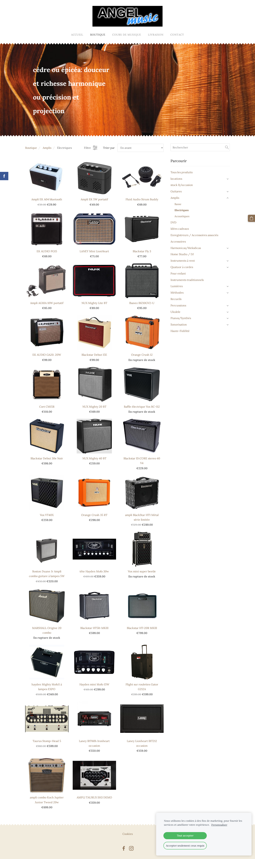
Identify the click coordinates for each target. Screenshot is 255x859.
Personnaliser (219, 824)
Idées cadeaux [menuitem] (180, 228)
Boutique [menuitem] (97, 34)
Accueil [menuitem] (77, 34)
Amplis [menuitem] (175, 197)
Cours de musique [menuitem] (126, 34)
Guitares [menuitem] (176, 191)
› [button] (228, 178)
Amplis (47, 147)
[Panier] (251, 218)
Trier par (109, 147)
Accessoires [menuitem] (178, 241)
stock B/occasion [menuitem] (182, 185)
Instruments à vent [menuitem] (183, 260)
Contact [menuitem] (177, 34)
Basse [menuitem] (178, 204)
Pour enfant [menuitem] (178, 273)
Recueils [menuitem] (176, 299)
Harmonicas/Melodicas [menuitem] (186, 248)
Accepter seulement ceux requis (185, 845)
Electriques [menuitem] (182, 210)
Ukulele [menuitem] (175, 312)
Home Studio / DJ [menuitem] (182, 254)
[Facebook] (123, 848)
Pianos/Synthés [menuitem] (181, 318)
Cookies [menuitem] (127, 834)
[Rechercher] (227, 147)
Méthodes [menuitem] (177, 292)
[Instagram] (131, 848)
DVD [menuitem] (173, 222)
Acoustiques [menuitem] (182, 216)
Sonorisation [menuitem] (179, 324)
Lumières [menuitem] (177, 286)
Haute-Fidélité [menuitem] (180, 331)
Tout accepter (185, 835)
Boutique (31, 147)
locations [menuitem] (176, 178)
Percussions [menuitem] (178, 305)
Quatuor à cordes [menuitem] (182, 267)
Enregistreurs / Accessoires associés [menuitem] (194, 235)
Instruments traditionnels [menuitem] (187, 280)
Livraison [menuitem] (155, 34)
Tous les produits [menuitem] (182, 172)
